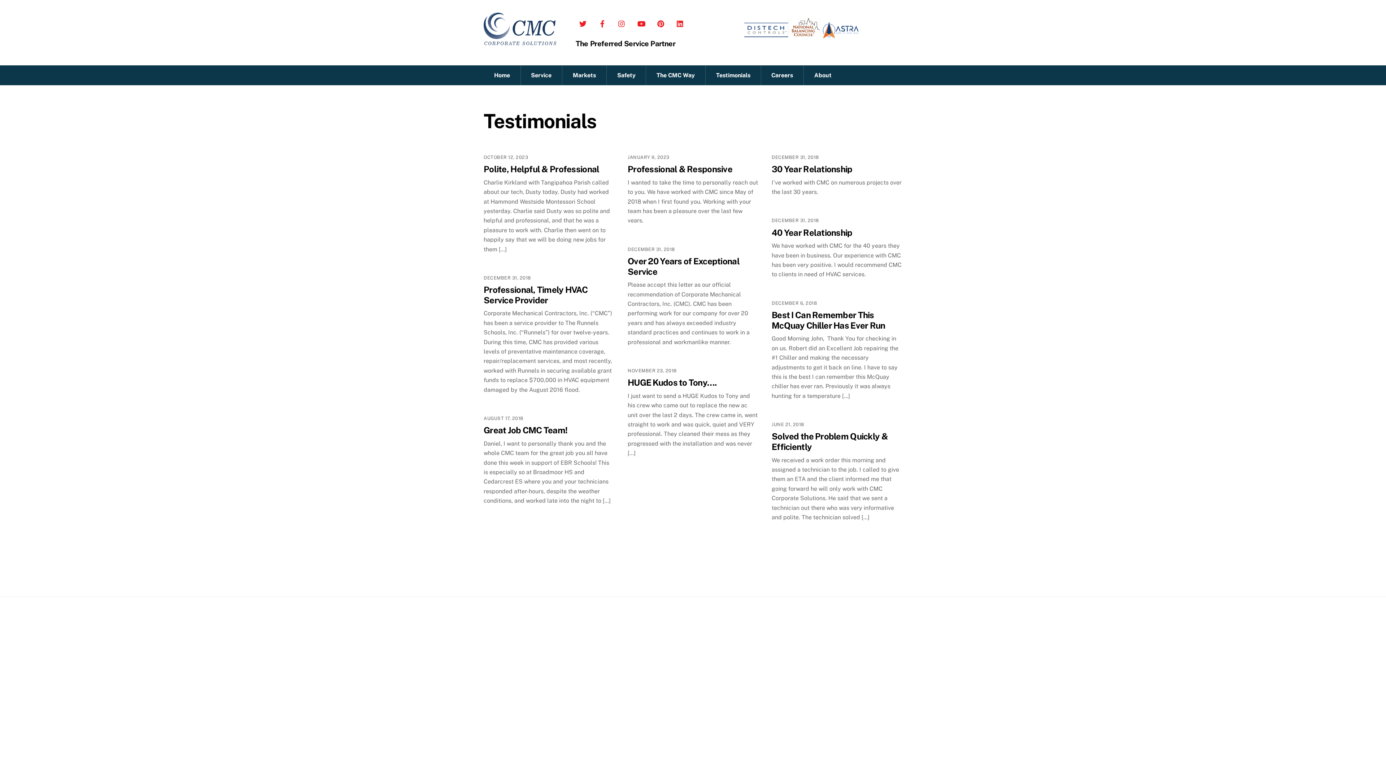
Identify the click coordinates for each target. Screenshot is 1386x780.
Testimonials (733, 75)
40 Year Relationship (812, 233)
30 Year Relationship (812, 169)
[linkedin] (680, 22)
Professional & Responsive (680, 169)
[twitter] (583, 22)
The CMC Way (676, 75)
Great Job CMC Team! (525, 430)
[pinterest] (661, 22)
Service (541, 75)
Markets (584, 75)
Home (502, 75)
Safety (626, 75)
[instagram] (622, 22)
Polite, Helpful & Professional (541, 169)
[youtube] (641, 22)
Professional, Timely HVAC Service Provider (536, 295)
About (823, 75)
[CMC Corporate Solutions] (520, 41)
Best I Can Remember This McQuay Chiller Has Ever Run (828, 320)
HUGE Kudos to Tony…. (672, 382)
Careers (782, 75)
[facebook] (602, 22)
